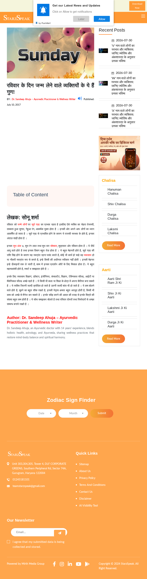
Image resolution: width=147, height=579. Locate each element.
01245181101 (21, 479)
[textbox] (41, 413)
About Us (85, 471)
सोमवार (53, 246)
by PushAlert (45, 22)
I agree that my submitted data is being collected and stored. (38, 544)
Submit (102, 413)
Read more (113, 245)
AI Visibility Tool (88, 505)
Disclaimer (85, 498)
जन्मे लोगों (22, 224)
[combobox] (41, 413)
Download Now (137, 6)
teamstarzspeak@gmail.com (29, 486)
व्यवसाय (87, 255)
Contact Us (85, 492)
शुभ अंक (16, 246)
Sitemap (84, 464)
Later (81, 19)
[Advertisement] (50, 142)
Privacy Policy (87, 478)
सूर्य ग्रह (36, 224)
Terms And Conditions (92, 485)
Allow (102, 19)
